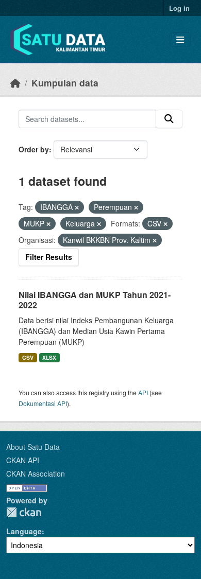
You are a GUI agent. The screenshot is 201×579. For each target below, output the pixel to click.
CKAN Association (35, 473)
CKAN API (22, 460)
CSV (28, 357)
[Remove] (77, 207)
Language (24, 531)
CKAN (23, 512)
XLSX (49, 357)
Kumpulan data (64, 82)
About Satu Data (33, 447)
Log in (179, 8)
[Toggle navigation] (180, 39)
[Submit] (169, 119)
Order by (34, 149)
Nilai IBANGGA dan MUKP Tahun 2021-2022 (95, 300)
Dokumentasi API (43, 403)
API (143, 392)
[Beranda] (15, 82)
